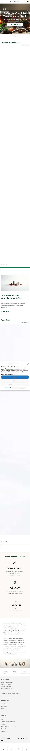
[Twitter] (21, 738)
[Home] (4, 749)
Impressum (23, 387)
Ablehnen (15, 381)
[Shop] (11, 749)
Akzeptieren (15, 377)
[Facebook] (18, 738)
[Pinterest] (26, 738)
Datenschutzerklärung (16, 387)
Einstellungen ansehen (15, 384)
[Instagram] (23, 738)
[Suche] (24, 1)
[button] (28, 364)
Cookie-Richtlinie (7, 387)
